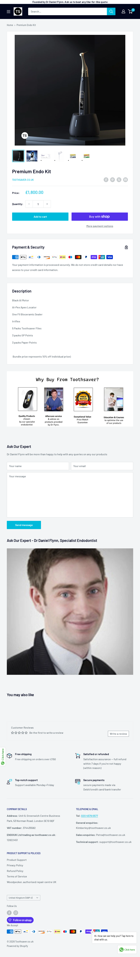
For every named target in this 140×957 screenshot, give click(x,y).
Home (10, 25)
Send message (24, 525)
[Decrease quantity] (29, 204)
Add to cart (40, 216)
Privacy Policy (15, 865)
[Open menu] (8, 11)
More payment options (99, 226)
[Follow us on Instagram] (15, 912)
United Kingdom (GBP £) (21, 897)
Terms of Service (17, 876)
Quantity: (17, 204)
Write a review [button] (118, 733)
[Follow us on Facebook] (9, 912)
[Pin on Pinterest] (112, 179)
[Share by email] (125, 179)
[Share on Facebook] (106, 179)
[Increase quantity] (47, 204)
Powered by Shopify (17, 946)
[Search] (111, 11)
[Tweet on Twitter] (119, 179)
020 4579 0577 (89, 815)
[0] (130, 11)
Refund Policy (15, 870)
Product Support (17, 859)
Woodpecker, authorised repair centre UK (31, 882)
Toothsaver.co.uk (23, 179)
